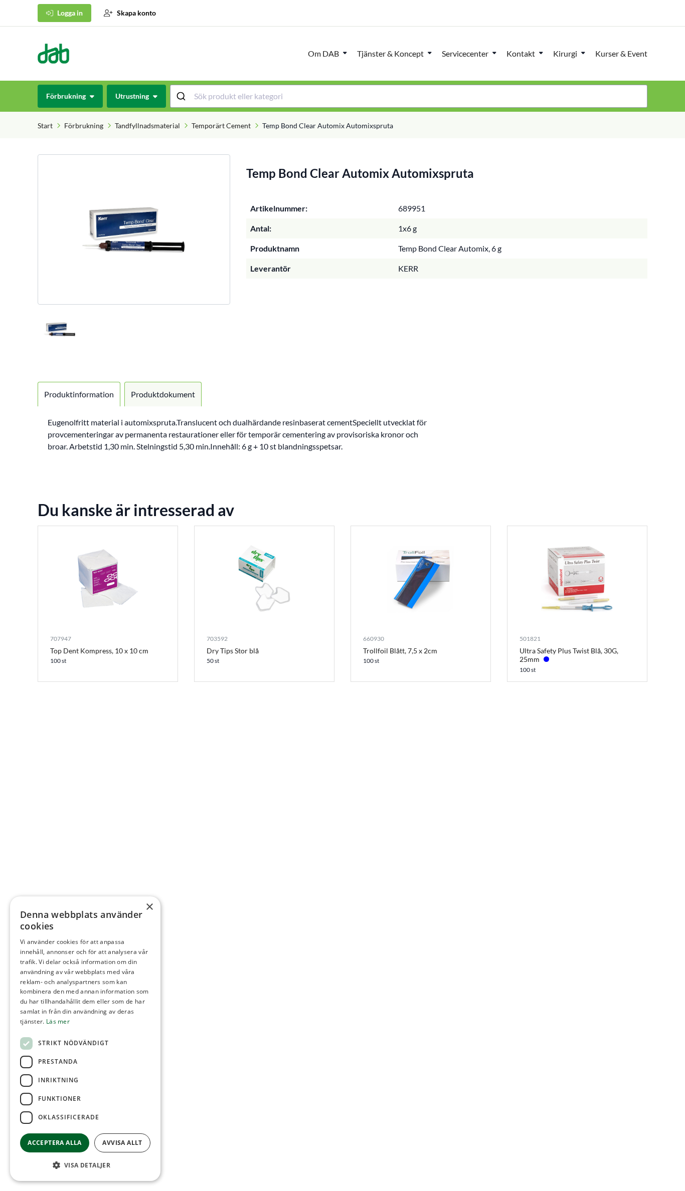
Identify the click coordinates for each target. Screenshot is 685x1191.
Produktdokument (163, 394)
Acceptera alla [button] (55, 1142)
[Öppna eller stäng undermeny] (345, 53)
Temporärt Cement (221, 125)
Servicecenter (465, 53)
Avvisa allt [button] (122, 1142)
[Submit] (182, 96)
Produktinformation (79, 394)
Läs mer (58, 1021)
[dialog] (85, 1038)
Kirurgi (565, 53)
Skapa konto (136, 13)
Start (45, 125)
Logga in (70, 13)
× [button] (149, 907)
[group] (134, 229)
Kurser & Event (621, 53)
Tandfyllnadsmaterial (147, 125)
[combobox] (409, 96)
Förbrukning (83, 125)
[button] (85, 1165)
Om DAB (323, 53)
